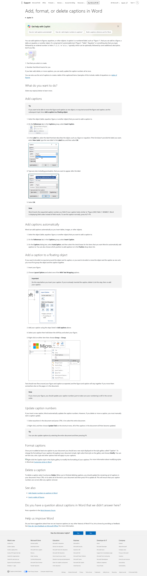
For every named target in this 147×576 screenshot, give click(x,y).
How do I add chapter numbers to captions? (69, 32)
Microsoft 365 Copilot (79, 562)
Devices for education (58, 546)
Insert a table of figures (36, 497)
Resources (81, 3)
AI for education (56, 565)
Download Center (35, 546)
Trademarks (97, 572)
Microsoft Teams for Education (60, 549)
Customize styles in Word (43, 462)
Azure (98, 543)
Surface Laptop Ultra (12, 549)
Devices (59, 3)
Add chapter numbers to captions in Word (42, 493)
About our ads (122, 572)
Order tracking (34, 556)
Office (44, 3)
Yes (78, 533)
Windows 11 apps (11, 565)
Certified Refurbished (36, 559)
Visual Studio (100, 565)
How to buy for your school (59, 556)
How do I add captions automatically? (40, 32)
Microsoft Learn (100, 549)
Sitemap (64, 572)
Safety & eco (106, 572)
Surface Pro (10, 543)
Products (51, 3)
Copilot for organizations (13, 556)
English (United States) (16, 571)
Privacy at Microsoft (123, 553)
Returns (32, 553)
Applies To (30, 18)
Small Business (77, 565)
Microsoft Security (78, 546)
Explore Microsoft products (13, 562)
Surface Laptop (11, 546)
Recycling (114, 572)
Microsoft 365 (36, 3)
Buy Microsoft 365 (93, 3)
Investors (121, 556)
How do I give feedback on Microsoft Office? (43, 526)
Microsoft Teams (78, 559)
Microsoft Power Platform (80, 556)
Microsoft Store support (36, 549)
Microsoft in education (58, 543)
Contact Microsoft (72, 572)
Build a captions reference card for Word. (98, 32)
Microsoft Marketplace (102, 559)
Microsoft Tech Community (103, 556)
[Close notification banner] (118, 26)
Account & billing (70, 3)
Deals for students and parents (60, 562)
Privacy (81, 572)
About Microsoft (123, 546)
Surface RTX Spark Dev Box (13, 553)
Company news (122, 549)
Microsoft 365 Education (58, 553)
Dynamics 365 (77, 549)
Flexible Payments (35, 565)
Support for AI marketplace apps (104, 553)
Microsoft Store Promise (36, 562)
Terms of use (89, 572)
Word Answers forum (47, 510)
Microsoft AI (76, 543)
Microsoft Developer (102, 546)
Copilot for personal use (13, 559)
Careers (121, 543)
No (91, 533)
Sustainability (122, 565)
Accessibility (122, 562)
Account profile (34, 543)
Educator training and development (61, 559)
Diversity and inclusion (124, 559)
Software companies (102, 562)
